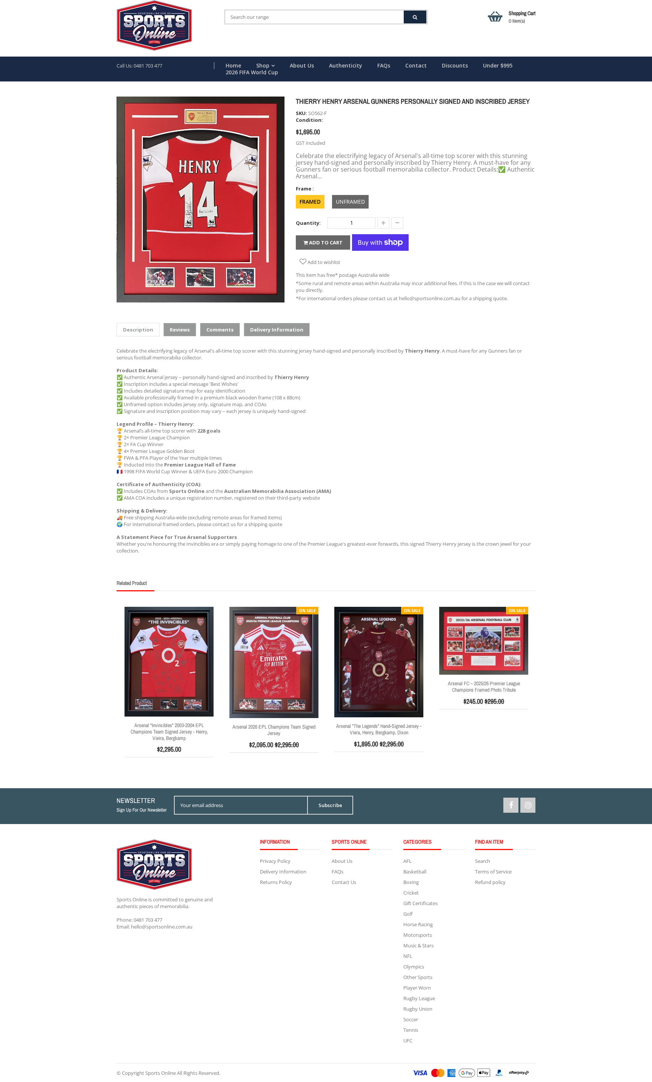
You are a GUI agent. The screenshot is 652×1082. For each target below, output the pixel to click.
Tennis (410, 1030)
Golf (407, 913)
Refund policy (490, 882)
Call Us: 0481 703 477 (139, 65)
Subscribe (330, 805)
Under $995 (497, 65)
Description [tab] (138, 329)
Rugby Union (417, 1008)
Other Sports (417, 977)
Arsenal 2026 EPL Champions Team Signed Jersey (273, 730)
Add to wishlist (323, 262)
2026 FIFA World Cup (252, 72)
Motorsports (417, 935)
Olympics (413, 966)
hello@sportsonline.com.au (429, 298)
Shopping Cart (522, 17)
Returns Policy (276, 882)
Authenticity (345, 65)
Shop (262, 65)
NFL (407, 956)
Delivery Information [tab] (276, 329)
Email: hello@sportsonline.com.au (154, 926)
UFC (407, 1040)
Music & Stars (418, 945)
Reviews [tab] (180, 329)
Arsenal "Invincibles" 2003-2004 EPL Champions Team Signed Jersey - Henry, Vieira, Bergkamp (169, 731)
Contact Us (344, 882)
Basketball (414, 871)
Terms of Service (493, 871)
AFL (407, 861)
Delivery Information (283, 871)
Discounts (455, 65)
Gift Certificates (420, 903)
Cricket (411, 892)
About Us (302, 65)
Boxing (411, 882)
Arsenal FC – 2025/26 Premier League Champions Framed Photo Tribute (484, 686)
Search (482, 861)
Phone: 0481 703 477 (139, 919)
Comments (220, 329)
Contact (416, 65)
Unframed (350, 201)
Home (233, 65)
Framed (310, 201)
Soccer (410, 1019)
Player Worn (417, 987)
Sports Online (160, 1073)
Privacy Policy (275, 861)
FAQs (383, 65)
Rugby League (419, 998)
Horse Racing (418, 924)
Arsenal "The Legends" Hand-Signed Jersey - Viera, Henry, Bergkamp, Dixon (378, 729)
